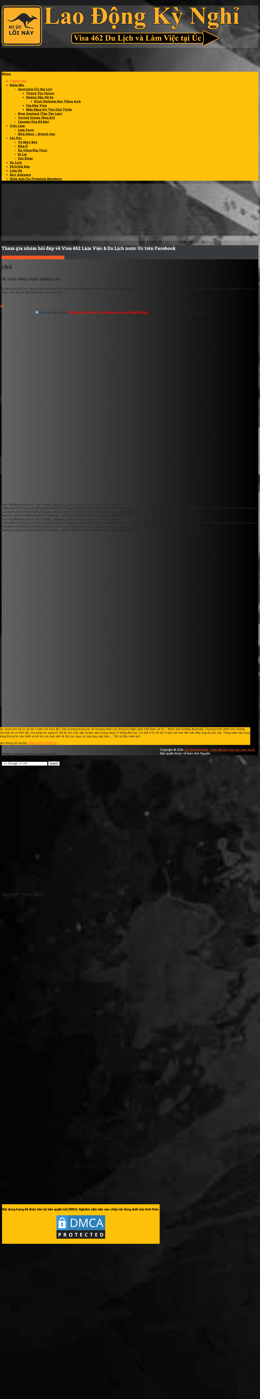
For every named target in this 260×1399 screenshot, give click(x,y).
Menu (6, 74)
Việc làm (17, 126)
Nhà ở (23, 146)
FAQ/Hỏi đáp (20, 166)
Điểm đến (17, 85)
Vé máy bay (28, 142)
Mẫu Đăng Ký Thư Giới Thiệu (49, 109)
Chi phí (16, 138)
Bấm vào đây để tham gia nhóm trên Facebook (33, 257)
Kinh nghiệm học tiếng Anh (57, 101)
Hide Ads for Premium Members (36, 179)
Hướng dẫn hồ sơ (39, 97)
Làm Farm (26, 130)
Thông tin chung (40, 93)
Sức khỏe (25, 158)
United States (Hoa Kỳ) (36, 117)
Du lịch (16, 162)
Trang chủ (18, 81)
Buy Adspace (20, 175)
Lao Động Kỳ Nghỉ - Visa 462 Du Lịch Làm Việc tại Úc (219, 750)
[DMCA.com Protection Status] (80, 1239)
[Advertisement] (184, 62)
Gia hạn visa (36, 105)
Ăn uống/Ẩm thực (32, 150)
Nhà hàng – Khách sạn (36, 134)
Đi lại (22, 154)
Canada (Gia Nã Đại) (33, 122)
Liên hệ (16, 170)
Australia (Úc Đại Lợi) (35, 89)
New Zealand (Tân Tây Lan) (40, 113)
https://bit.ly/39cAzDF (43, 743)
